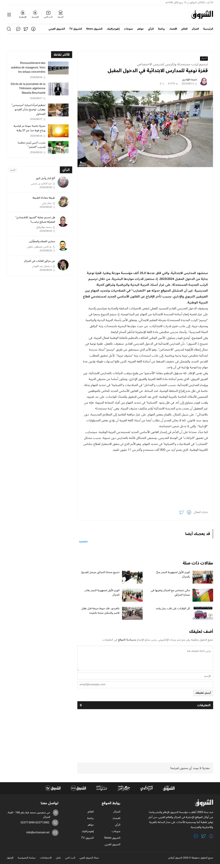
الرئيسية (208, 29)
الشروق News (94, 29)
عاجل (58, 858)
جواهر (140, 29)
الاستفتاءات (46, 858)
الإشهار (10, 858)
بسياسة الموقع (127, 640)
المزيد (12, 170)
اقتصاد (173, 29)
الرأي (151, 29)
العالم (184, 29)
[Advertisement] (145, 193)
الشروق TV (75, 29)
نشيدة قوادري (189, 79)
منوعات (128, 29)
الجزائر (195, 29)
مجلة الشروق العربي (89, 858)
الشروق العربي (56, 29)
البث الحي (70, 858)
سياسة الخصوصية (27, 858)
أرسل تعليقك (203, 692)
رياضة (161, 29)
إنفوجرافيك (113, 29)
